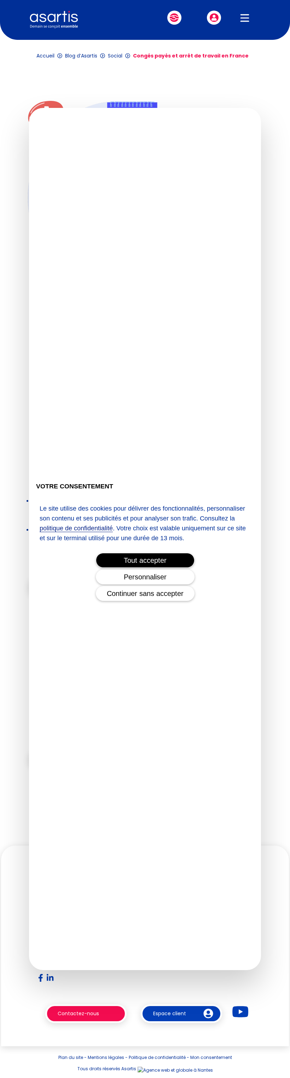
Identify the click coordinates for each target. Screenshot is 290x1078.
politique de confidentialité (76, 528)
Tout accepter (145, 560)
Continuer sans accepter (145, 593)
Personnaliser (145, 577)
